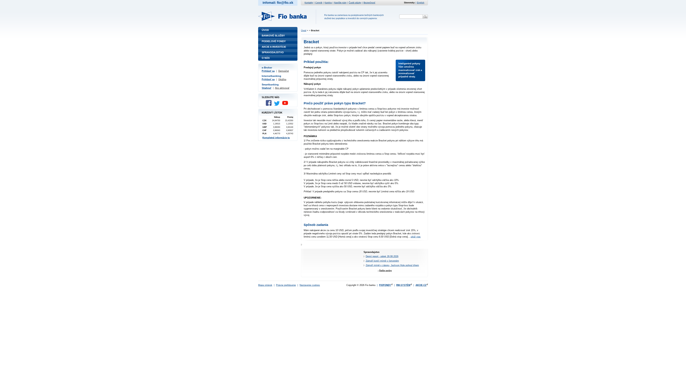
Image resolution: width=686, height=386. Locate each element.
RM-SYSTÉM (403, 285)
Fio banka (284, 16)
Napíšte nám (340, 2)
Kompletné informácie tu (276, 137)
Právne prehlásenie (286, 285)
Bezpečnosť (369, 2)
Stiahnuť (266, 88)
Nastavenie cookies (310, 285)
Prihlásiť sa (268, 71)
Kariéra (328, 2)
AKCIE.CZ (421, 285)
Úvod (303, 30)
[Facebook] (269, 105)
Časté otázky (355, 2)
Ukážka (282, 79)
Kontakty (309, 2)
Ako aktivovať (282, 88)
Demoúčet (283, 71)
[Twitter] (278, 105)
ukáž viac (416, 236)
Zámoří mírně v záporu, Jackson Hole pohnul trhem (392, 265)
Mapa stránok (265, 285)
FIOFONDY (385, 285)
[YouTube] (286, 105)
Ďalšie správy (385, 270)
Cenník (318, 2)
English (420, 2)
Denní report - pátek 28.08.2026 (382, 256)
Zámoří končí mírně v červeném (382, 260)
